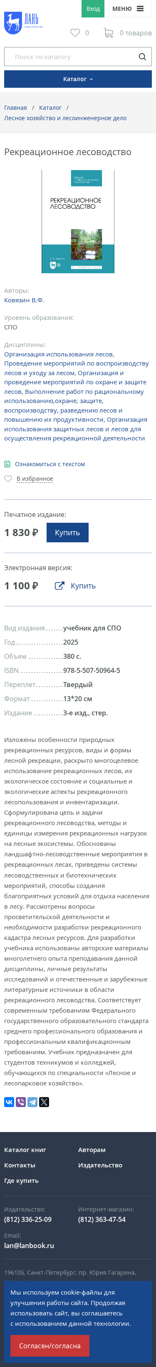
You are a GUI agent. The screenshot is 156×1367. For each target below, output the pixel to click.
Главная (15, 107)
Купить (67, 532)
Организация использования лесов (58, 354)
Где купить (21, 1180)
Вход (93, 8)
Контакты (19, 1165)
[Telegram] (32, 1102)
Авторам (92, 1149)
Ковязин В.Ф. (24, 300)
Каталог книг (25, 1149)
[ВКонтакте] (9, 1102)
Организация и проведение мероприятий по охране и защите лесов (75, 382)
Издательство (100, 1165)
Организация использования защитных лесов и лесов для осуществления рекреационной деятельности (75, 428)
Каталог (50, 107)
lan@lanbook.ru (29, 1245)
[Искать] (142, 56)
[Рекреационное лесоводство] (78, 222)
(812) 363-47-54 (102, 1219)
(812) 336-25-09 (28, 1219)
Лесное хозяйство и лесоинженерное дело (65, 118)
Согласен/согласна (50, 1345)
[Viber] (21, 1102)
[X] (44, 1102)
